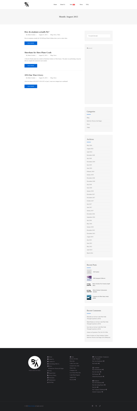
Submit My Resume (97, 376)
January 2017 (90, 210)
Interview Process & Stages (57, 368)
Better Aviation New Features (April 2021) (101, 284)
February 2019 (90, 171)
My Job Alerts (96, 372)
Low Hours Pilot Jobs (75, 372)
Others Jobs (73, 368)
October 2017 (90, 201)
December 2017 (91, 194)
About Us (51, 359)
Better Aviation (31, 34)
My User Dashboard (97, 361)
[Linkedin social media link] (103, 405)
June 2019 (89, 168)
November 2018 (91, 181)
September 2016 (91, 217)
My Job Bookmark (97, 369)
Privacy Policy (52, 375)
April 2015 (89, 249)
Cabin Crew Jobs (74, 363)
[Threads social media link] (92, 405)
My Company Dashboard (98, 389)
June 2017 (89, 207)
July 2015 (89, 240)
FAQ (50, 370)
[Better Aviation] (26, 4)
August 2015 (90, 236)
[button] (62, 4)
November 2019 (91, 161)
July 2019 (89, 165)
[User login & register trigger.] (112, 4)
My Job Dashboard (97, 382)
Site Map (51, 382)
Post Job (72, 379)
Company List (73, 370)
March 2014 (90, 253)
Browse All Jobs (74, 359)
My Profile (95, 363)
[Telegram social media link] (111, 405)
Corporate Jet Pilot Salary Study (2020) (101, 297)
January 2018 (90, 191)
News (55, 34)
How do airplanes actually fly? (36, 32)
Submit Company (96, 392)
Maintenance (52, 380)
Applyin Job (73, 377)
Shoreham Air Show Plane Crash (37, 52)
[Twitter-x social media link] (96, 405)
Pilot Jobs (72, 361)
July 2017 (89, 204)
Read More (31, 43)
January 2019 (90, 174)
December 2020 (91, 155)
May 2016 (89, 223)
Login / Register (96, 359)
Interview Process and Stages (94, 121)
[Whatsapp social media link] (107, 405)
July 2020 (89, 158)
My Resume (95, 374)
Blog (51, 34)
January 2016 (90, 227)
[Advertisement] (98, 73)
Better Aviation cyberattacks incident (100, 291)
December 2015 (91, 230)
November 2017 (91, 197)
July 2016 (89, 220)
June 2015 (89, 243)
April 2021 (89, 152)
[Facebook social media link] (85, 405)
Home (50, 357)
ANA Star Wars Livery (33, 75)
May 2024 (89, 145)
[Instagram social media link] (88, 405)
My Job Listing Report (98, 385)
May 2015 (89, 246)
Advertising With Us (54, 364)
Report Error (52, 373)
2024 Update (96, 272)
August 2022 (90, 148)
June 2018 (89, 187)
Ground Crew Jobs (74, 365)
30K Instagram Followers (99, 278)
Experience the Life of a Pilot (100, 332)
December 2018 (91, 178)
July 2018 (89, 184)
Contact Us (52, 361)
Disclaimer (51, 377)
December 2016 (91, 214)
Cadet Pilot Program (75, 375)
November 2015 (91, 233)
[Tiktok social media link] (100, 405)
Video (58, 34)
